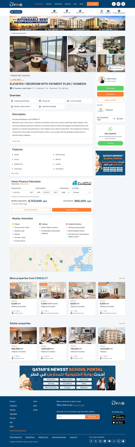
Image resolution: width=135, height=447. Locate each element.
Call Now (111, 94)
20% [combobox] (38, 192)
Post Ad (94, 4)
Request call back (72, 210)
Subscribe (92, 417)
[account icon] (123, 4)
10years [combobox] (76, 192)
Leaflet (90, 270)
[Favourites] (118, 4)
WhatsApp (111, 88)
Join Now (110, 143)
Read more (16, 141)
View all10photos (117, 68)
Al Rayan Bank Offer (31, 210)
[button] (16, 4)
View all (122, 278)
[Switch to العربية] (114, 4)
